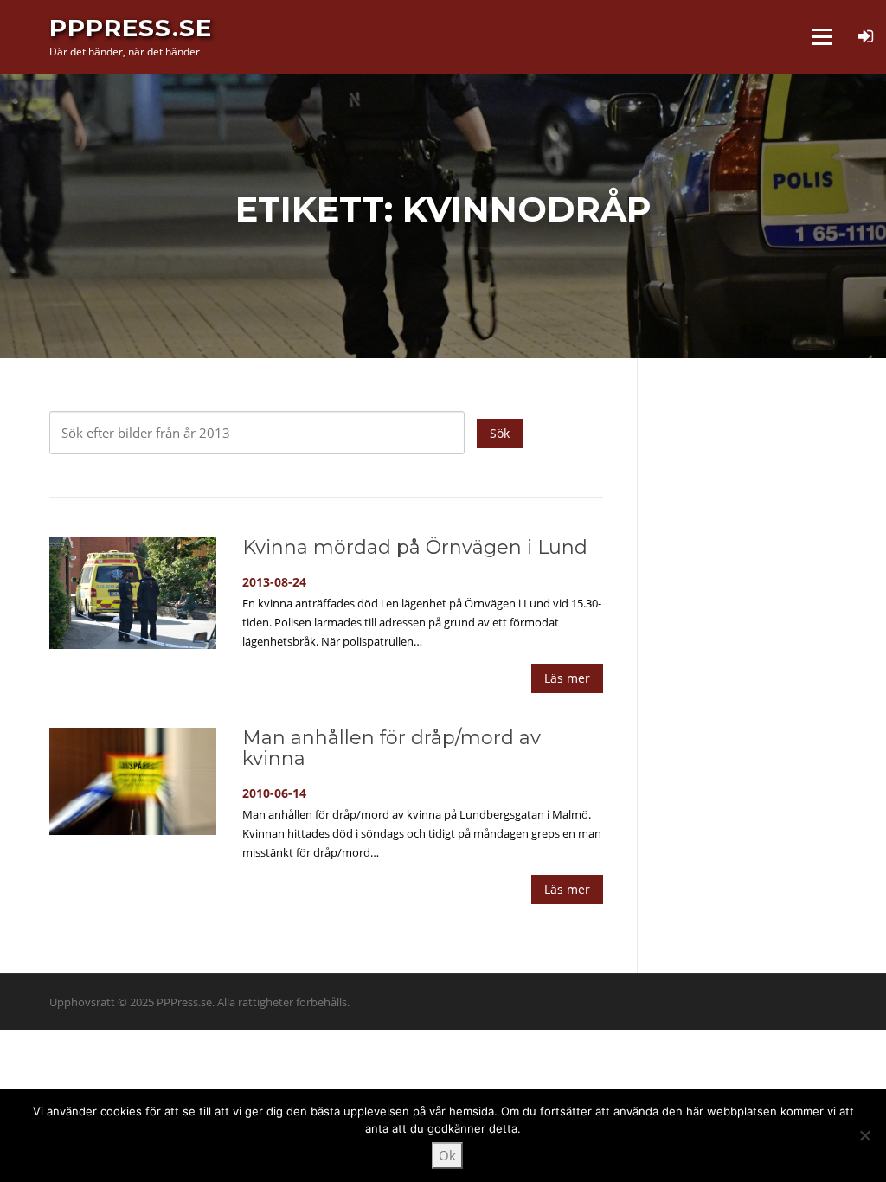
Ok (447, 1155)
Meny (821, 36)
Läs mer (567, 678)
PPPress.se (130, 27)
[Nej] (864, 1135)
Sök (500, 433)
